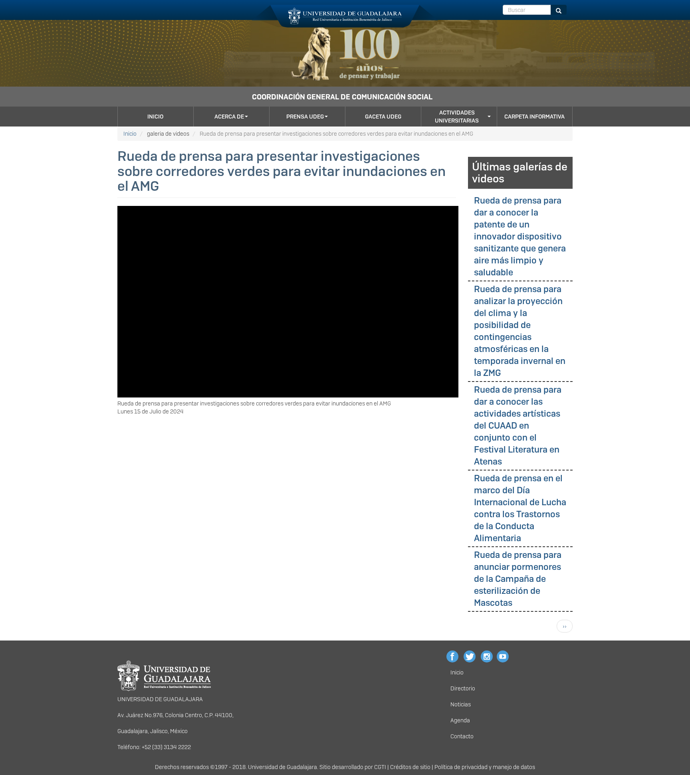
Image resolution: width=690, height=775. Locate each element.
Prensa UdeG (305, 116)
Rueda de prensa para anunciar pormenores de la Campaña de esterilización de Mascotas (517, 579)
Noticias (460, 704)
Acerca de (229, 116)
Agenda (460, 720)
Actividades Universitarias (457, 116)
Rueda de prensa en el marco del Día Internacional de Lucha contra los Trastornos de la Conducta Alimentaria (520, 508)
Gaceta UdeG (383, 116)
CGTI (380, 767)
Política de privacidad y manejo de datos (484, 767)
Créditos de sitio (410, 767)
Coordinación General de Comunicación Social (342, 96)
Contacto (462, 736)
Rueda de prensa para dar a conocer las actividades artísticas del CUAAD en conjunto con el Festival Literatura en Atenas (517, 425)
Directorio (462, 688)
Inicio (155, 116)
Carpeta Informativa (534, 116)
